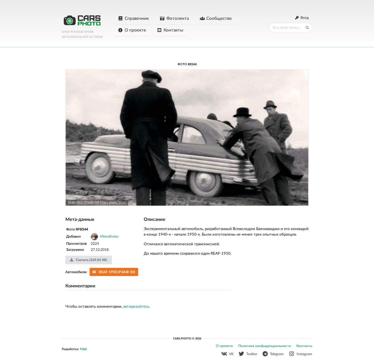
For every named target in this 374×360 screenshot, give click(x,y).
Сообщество (219, 18)
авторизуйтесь (136, 306)
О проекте (135, 30)
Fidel (83, 349)
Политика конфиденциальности (264, 346)
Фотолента (177, 18)
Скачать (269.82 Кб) (91, 260)
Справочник (137, 18)
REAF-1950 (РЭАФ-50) (117, 272)
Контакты (173, 30)
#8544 (192, 64)
